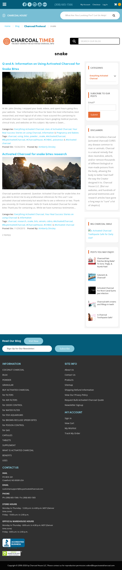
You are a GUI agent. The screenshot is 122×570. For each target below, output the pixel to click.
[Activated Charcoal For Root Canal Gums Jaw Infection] (92, 290)
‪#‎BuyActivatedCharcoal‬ (13, 139)
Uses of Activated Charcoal (58, 129)
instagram (35, 4)
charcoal (12, 136)
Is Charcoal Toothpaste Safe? (104, 316)
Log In (105, 4)
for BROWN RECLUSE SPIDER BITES (19, 420)
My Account (85, 4)
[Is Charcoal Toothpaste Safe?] (92, 317)
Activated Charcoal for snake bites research (34, 154)
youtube (40, 4)
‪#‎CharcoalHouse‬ (34, 139)
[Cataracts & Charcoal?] (92, 277)
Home (7, 26)
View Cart (69, 423)
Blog (17, 26)
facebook (24, 4)
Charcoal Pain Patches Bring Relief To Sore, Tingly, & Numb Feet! (105, 262)
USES (4, 460)
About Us (69, 369)
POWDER (6, 379)
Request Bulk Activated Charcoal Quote (84, 400)
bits (36, 221)
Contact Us (70, 374)
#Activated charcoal (64, 224)
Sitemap (69, 385)
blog (45, 4)
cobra (49, 221)
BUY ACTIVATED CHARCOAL (15, 389)
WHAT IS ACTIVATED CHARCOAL (18, 450)
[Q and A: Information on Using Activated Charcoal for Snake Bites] (41, 88)
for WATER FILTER (11, 410)
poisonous (58, 139)
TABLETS (6, 440)
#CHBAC (48, 139)
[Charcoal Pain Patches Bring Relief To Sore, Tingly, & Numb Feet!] (92, 260)
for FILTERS (7, 394)
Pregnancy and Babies (68, 132)
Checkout (96, 4)
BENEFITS (7, 455)
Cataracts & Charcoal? (102, 276)
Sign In (68, 418)
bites (26, 136)
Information (48, 132)
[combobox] (90, 15)
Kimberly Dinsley (47, 146)
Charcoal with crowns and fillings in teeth (106, 303)
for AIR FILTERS (9, 400)
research (22, 221)
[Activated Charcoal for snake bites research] (41, 173)
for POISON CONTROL (13, 425)
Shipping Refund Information (79, 389)
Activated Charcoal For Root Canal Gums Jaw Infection (106, 291)
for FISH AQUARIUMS (12, 415)
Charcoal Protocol (35, 26)
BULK (5, 374)
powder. (34, 136)
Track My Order (72, 433)
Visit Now (33, 340)
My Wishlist (70, 428)
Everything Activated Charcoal (29, 129)
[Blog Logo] (28, 41)
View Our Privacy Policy (76, 394)
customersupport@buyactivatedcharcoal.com (22, 489)
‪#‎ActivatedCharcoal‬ (55, 136)
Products (69, 379)
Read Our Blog (11, 340)
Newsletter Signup (74, 405)
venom (42, 221)
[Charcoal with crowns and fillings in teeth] (92, 304)
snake (42, 136)
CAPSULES (7, 435)
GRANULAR (7, 385)
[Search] (114, 15)
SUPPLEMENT (9, 445)
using (20, 136)
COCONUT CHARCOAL (13, 369)
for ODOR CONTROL (12, 405)
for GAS (6, 430)
